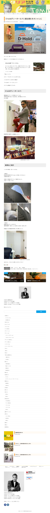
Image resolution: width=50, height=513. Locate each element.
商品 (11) (6, 361)
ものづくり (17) (7, 324)
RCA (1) (6, 376)
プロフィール (41, 466)
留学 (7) (6, 396)
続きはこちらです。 (8, 307)
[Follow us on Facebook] (5, 505)
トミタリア (16, 267)
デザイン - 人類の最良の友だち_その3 (23, 443)
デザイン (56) (7, 333)
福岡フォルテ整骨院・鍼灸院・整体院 (17, 225)
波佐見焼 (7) (7, 370)
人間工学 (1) (7, 357)
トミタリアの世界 (8, 71)
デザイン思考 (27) (8, 341)
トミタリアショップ (33, 466)
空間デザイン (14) (8, 411)
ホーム (6, 466)
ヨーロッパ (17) (8, 317)
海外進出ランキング (29, 474)
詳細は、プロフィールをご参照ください (11, 501)
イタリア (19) (7, 407)
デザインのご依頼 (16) (8, 339)
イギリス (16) (7, 405)
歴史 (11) (6, 389)
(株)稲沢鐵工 (14, 96)
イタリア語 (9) (7, 416)
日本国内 (23, 267)
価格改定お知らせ (19, 432)
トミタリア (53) (7, 344)
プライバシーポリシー (15, 467)
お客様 (12, 267)
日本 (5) (6, 409)
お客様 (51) (6, 315)
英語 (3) (6, 420)
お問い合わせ (24, 467)
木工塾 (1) (7, 359)
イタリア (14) (7, 326)
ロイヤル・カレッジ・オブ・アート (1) (11, 378)
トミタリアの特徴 (25, 466)
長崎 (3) (6, 424)
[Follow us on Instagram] (8, 505)
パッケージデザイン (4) (8, 346)
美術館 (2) (7, 383)
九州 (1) (6, 348)
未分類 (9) (6, 387)
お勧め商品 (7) (7, 363)
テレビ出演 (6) (7, 328)
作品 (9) (6, 352)
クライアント (12, 466)
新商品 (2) (7, 368)
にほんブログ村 (28, 479)
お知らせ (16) (7, 322)
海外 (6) (6, 394)
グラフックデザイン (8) (9, 335)
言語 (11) (6, 413)
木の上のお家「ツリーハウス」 (12, 63)
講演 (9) (6, 422)
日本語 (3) (7, 418)
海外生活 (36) (7, 398)
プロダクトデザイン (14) (9, 337)
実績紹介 (17, 466)
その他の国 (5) (7, 400)
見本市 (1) (7, 385)
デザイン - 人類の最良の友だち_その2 (23, 454)
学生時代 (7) (7, 374)
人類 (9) (6, 350)
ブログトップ (7, 467)
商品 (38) (6, 372)
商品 (20, 267)
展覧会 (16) (6, 381)
